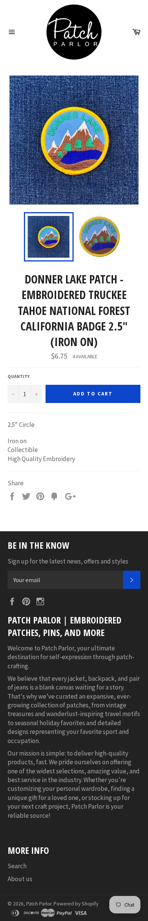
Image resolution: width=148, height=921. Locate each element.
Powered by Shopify (76, 904)
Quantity (19, 376)
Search (17, 866)
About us (20, 879)
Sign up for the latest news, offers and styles (68, 561)
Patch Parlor (38, 904)
